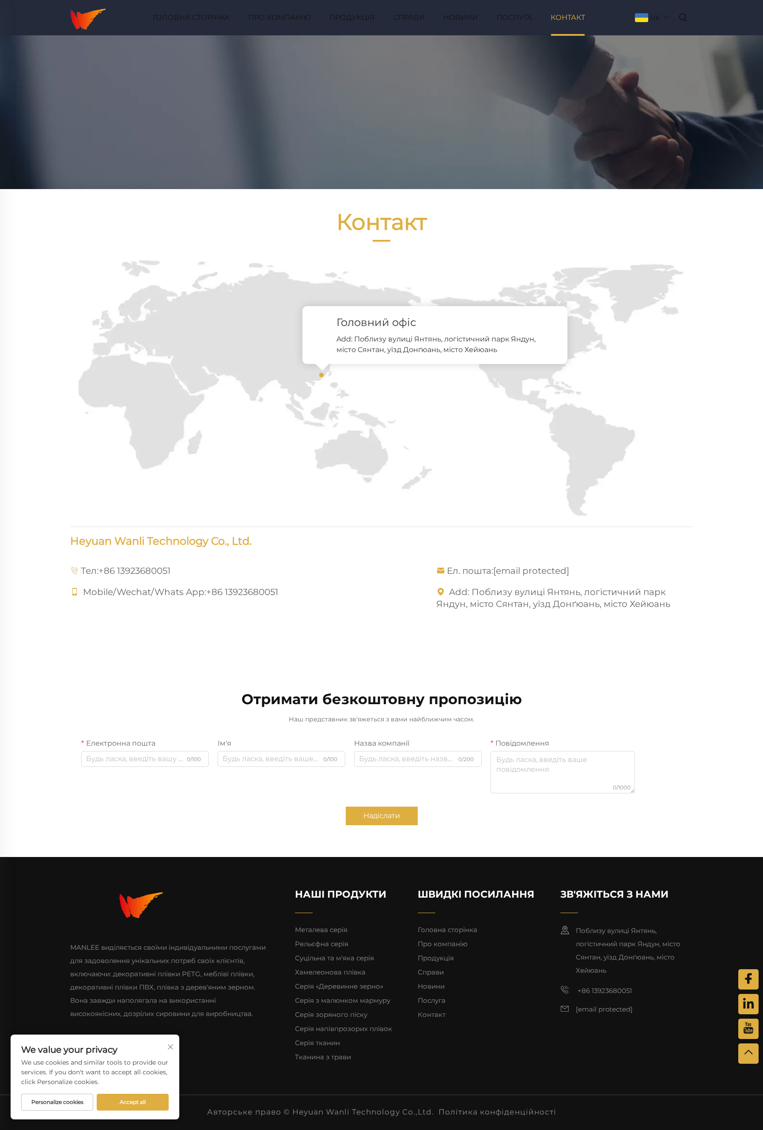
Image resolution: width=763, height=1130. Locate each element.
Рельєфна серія (321, 944)
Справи (409, 17)
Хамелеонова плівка (330, 972)
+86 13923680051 (134, 570)
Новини (460, 17)
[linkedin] (748, 1004)
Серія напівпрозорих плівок (343, 1028)
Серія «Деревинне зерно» (339, 986)
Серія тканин (317, 1043)
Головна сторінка (191, 17)
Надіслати (381, 815)
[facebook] (748, 979)
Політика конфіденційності (497, 1111)
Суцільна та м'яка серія (334, 958)
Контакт (568, 17)
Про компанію (279, 17)
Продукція (352, 17)
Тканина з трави (323, 1057)
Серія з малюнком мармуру (342, 1000)
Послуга (514, 17)
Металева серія (321, 929)
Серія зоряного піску (331, 1014)
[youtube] (748, 1029)
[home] (88, 17)
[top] (748, 1053)
